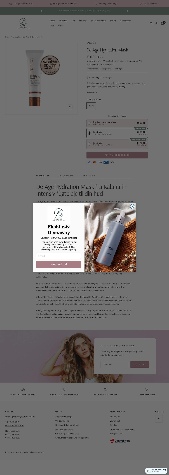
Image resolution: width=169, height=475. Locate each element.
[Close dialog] (132, 206)
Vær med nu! (59, 264)
